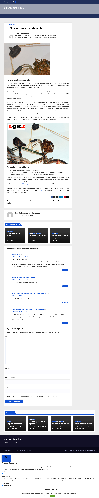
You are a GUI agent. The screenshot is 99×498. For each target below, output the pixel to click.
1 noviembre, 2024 (12, 426)
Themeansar (29, 450)
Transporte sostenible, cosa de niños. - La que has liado (27, 309)
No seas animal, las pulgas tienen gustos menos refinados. (28, 293)
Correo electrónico (10, 377)
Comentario (9, 336)
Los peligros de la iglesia (14, 234)
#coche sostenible (39, 35)
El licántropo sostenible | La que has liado (23, 277)
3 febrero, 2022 (57, 426)
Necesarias (6, 474)
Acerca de (16, 16)
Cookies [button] (46, 495)
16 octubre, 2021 (80, 426)
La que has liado (14, 7)
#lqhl (54, 37)
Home (7, 16)
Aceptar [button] (52, 495)
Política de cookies (30, 16)
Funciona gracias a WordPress (11, 450)
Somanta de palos (37, 235)
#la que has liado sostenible (45, 37)
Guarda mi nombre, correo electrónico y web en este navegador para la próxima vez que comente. (34, 396)
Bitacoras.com (15, 254)
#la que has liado (32, 37)
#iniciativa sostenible (21, 37)
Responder (65, 270)
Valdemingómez (26, 184)
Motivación (38, 233)
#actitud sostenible (28, 35)
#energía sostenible (49, 35)
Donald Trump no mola (61, 201)
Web (6, 387)
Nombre (8, 368)
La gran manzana (14, 424)
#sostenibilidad (30, 39)
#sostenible (38, 39)
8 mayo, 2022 (33, 426)
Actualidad (12, 24)
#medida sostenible (20, 39)
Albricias (41, 190)
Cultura (9, 421)
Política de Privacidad (49, 16)
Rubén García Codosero (23, 33)
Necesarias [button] (5, 471)
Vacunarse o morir (60, 235)
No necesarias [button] (6, 483)
